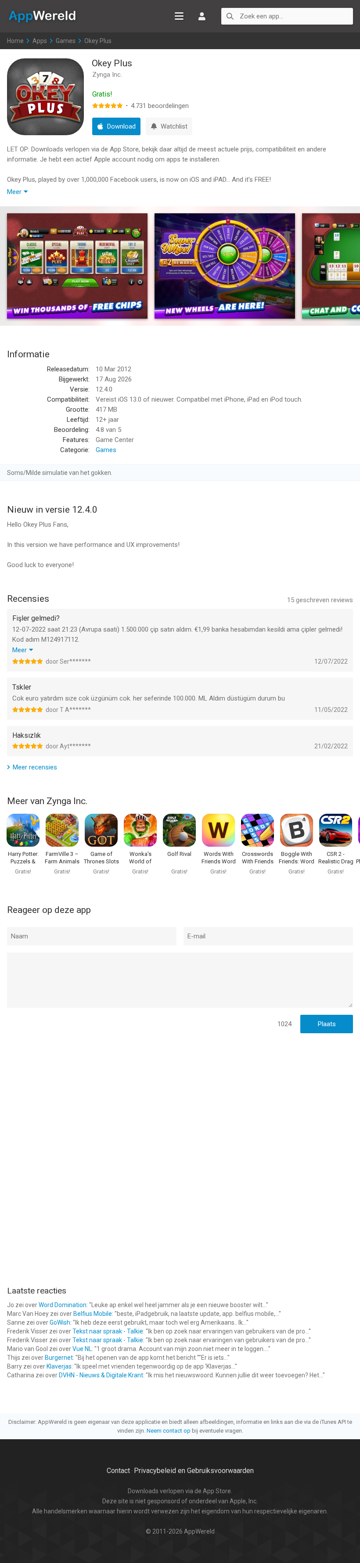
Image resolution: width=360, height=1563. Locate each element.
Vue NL (82, 1348)
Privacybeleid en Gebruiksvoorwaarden (194, 1470)
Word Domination (62, 1304)
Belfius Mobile (92, 1313)
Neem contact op (169, 1430)
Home (15, 40)
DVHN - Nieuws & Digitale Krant (101, 1375)
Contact (118, 1470)
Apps (39, 40)
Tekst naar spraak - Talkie (107, 1331)
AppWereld (42, 15)
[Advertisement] (180, 1097)
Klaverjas (59, 1366)
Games (66, 40)
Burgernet (59, 1357)
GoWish (60, 1322)
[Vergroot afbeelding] (77, 266)
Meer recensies (35, 767)
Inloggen (202, 16)
